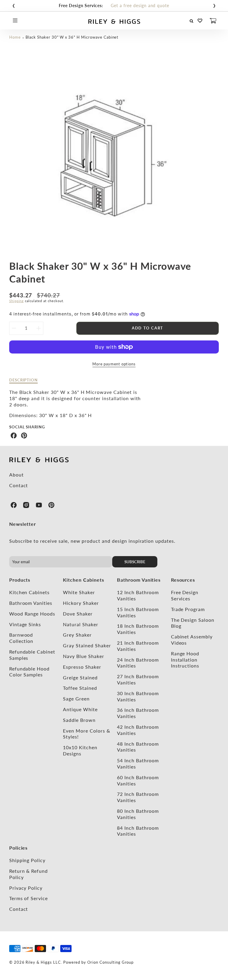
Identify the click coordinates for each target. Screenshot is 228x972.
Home (15, 37)
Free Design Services (185, 595)
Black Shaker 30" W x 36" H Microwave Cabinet (72, 37)
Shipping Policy (27, 860)
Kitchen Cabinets (29, 592)
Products (20, 580)
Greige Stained (80, 677)
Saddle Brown (79, 720)
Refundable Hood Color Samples (29, 672)
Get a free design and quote (140, 5)
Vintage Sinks (25, 624)
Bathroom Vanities (30, 603)
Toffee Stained (80, 688)
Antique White (80, 709)
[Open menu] (15, 20)
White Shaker (79, 592)
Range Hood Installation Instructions (185, 660)
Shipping (16, 301)
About (16, 474)
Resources (183, 580)
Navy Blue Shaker (83, 656)
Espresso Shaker (82, 667)
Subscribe (135, 561)
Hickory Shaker (81, 603)
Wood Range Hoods (32, 613)
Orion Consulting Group (110, 962)
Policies (18, 847)
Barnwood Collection (21, 638)
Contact (18, 485)
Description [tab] (23, 380)
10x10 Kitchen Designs (80, 750)
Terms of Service (28, 898)
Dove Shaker (78, 613)
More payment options (113, 364)
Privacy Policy (25, 888)
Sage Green (76, 698)
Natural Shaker (80, 624)
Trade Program (188, 609)
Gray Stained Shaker (87, 645)
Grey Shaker (77, 635)
